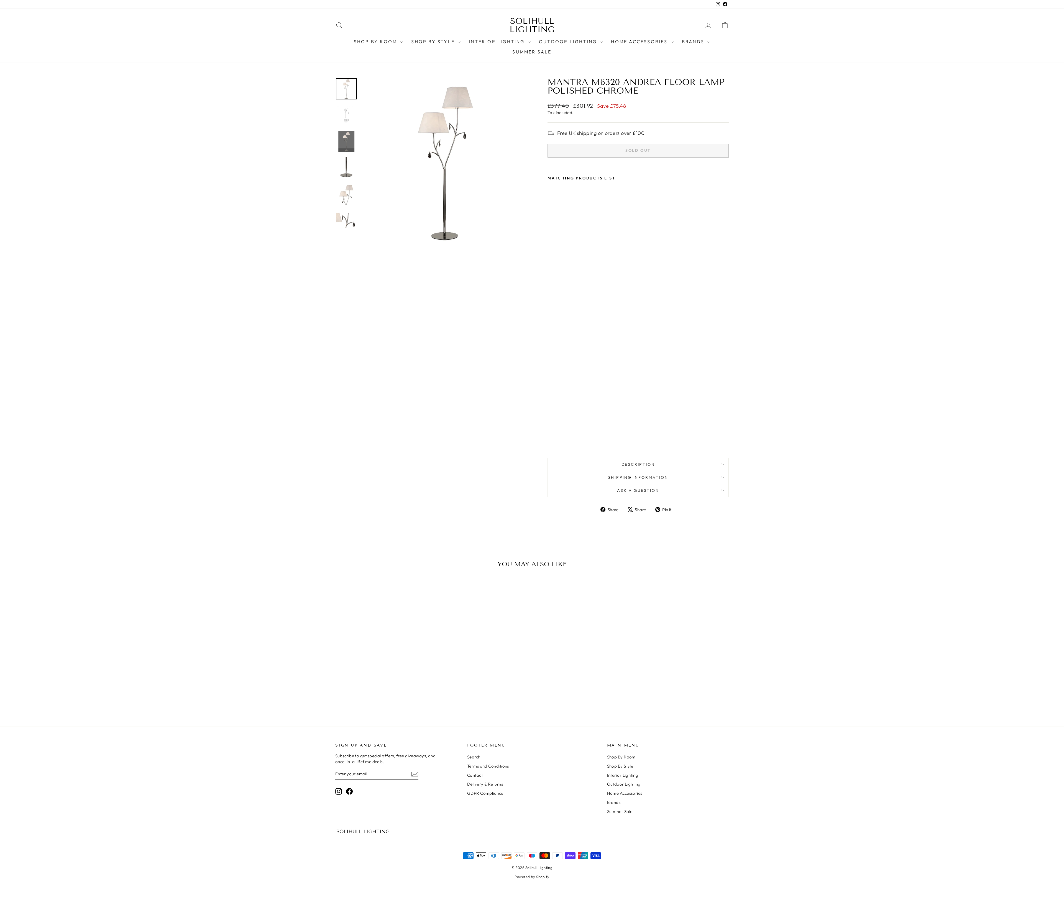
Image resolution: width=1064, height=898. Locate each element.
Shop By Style (433, 41)
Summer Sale (531, 52)
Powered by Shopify (532, 876)
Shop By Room (376, 41)
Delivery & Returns (485, 784)
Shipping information (638, 477)
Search (473, 757)
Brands (694, 41)
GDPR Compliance (485, 793)
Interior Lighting (497, 41)
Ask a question (638, 490)
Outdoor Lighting (568, 41)
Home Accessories (640, 41)
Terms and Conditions (488, 766)
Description (638, 464)
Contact (475, 775)
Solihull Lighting (532, 25)
